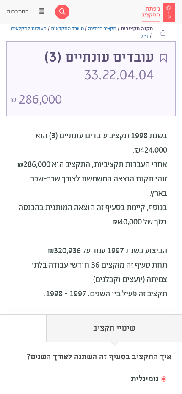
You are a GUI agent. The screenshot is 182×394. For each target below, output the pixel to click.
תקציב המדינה (102, 29)
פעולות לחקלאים (29, 29)
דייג (145, 36)
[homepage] (158, 12)
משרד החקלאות (67, 29)
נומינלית (145, 379)
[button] (91, 379)
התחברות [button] (18, 12)
